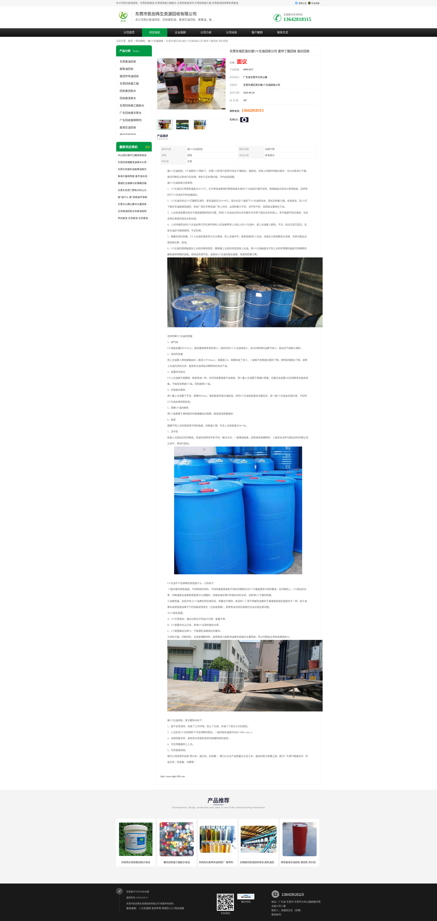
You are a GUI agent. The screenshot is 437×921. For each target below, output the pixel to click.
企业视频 (180, 32)
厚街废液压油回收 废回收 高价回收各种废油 (222, 862)
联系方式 (282, 32)
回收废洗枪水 (128, 98)
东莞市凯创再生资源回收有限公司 (143, 903)
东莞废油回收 (128, 61)
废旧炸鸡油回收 (129, 76)
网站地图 (179, 908)
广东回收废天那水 (131, 112)
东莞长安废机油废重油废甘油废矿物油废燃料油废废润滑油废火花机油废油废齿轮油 (134, 169)
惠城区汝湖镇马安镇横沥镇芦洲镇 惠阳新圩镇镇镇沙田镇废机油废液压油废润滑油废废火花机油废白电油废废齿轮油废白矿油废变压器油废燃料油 (134, 183)
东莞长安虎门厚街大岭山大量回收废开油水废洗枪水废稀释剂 (134, 190)
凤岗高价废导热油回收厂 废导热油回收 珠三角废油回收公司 (148, 862)
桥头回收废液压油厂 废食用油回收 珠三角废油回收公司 (310, 862)
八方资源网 (145, 908)
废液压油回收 (128, 127)
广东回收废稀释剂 (131, 120)
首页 (130, 41)
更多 (147, 147)
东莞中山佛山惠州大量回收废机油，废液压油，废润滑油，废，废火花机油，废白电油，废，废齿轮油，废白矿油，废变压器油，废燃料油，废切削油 (134, 204)
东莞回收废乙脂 (129, 83)
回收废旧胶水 (128, 90)
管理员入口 (168, 908)
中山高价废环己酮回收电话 (132, 155)
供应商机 (154, 32)
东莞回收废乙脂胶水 (132, 105)
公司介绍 (205, 32)
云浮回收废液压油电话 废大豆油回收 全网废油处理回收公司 (271, 862)
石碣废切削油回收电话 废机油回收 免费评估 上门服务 (186, 862)
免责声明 (156, 908)
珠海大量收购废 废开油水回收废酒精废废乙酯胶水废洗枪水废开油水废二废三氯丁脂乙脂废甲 (134, 176)
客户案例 (257, 32)
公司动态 (231, 32)
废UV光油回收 (155, 41)
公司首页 (129, 32)
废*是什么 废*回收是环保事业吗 (134, 197)
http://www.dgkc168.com (172, 776)
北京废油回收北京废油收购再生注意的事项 (134, 211)
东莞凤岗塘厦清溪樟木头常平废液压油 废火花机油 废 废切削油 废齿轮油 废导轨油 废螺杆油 (134, 162)
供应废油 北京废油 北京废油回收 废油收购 (134, 218)
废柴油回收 (126, 68)
